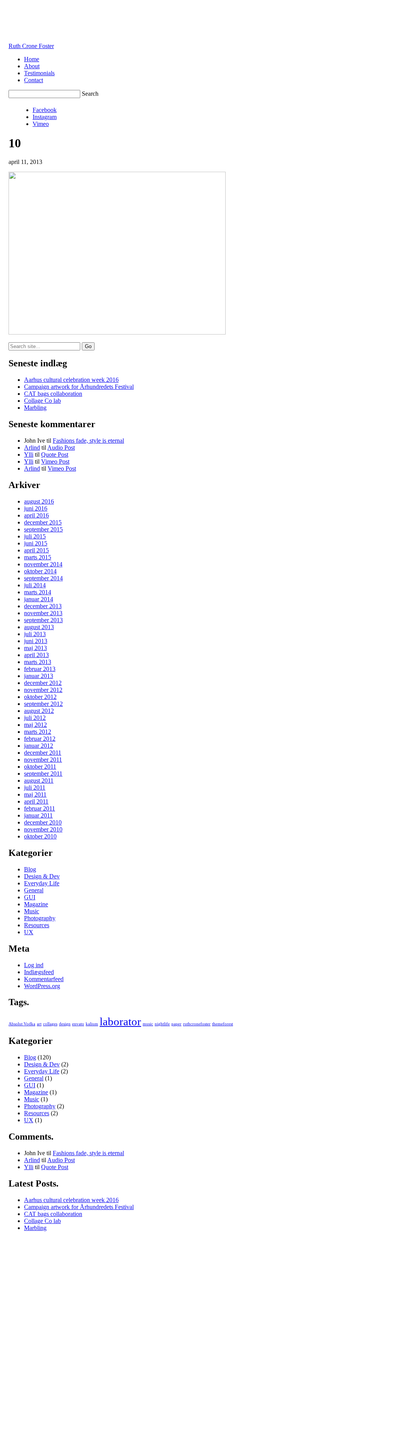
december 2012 (43, 683)
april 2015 (36, 550)
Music (31, 911)
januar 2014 (38, 599)
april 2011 (36, 801)
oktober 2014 (40, 571)
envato (78, 1024)
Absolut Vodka (22, 1024)
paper (176, 1024)
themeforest (222, 1024)
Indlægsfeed (39, 972)
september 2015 (43, 529)
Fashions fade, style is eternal (88, 440)
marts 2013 (37, 662)
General (33, 890)
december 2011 (42, 752)
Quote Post (54, 454)
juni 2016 (35, 508)
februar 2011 (39, 808)
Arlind (32, 447)
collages (50, 1024)
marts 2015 (37, 557)
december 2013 (43, 606)
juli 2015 (35, 536)
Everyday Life (41, 883)
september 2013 (43, 620)
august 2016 (39, 501)
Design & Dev (42, 876)
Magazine (36, 904)
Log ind (33, 965)
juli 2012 (35, 717)
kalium (92, 1024)
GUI (29, 897)
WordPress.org (42, 986)
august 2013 (39, 627)
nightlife (162, 1024)
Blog (30, 869)
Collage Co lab (42, 400)
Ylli (28, 454)
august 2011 (39, 780)
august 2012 (39, 710)
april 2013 (36, 655)
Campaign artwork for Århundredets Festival (79, 386)
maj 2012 (35, 724)
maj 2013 (35, 648)
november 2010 (43, 829)
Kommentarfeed (44, 979)
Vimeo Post (55, 461)
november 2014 (43, 564)
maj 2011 (35, 794)
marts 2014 (37, 592)
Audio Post (61, 447)
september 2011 (43, 773)
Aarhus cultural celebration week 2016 (71, 379)
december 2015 (43, 522)
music (148, 1024)
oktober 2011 (40, 766)
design (65, 1024)
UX (28, 932)
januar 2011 (38, 815)
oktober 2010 (40, 836)
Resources (36, 925)
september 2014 (43, 578)
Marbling (35, 407)
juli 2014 (35, 585)
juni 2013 (35, 641)
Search (90, 93)
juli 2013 (35, 634)
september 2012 (43, 703)
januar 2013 (38, 676)
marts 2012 (37, 731)
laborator (120, 1021)
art (39, 1024)
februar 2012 (39, 738)
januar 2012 (38, 745)
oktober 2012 (40, 696)
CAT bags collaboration (53, 393)
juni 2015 (35, 543)
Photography (39, 918)
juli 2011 (34, 787)
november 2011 (43, 759)
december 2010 (43, 822)
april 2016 (36, 515)
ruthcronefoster (197, 1024)
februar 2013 (39, 669)
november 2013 (43, 613)
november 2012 (43, 690)
